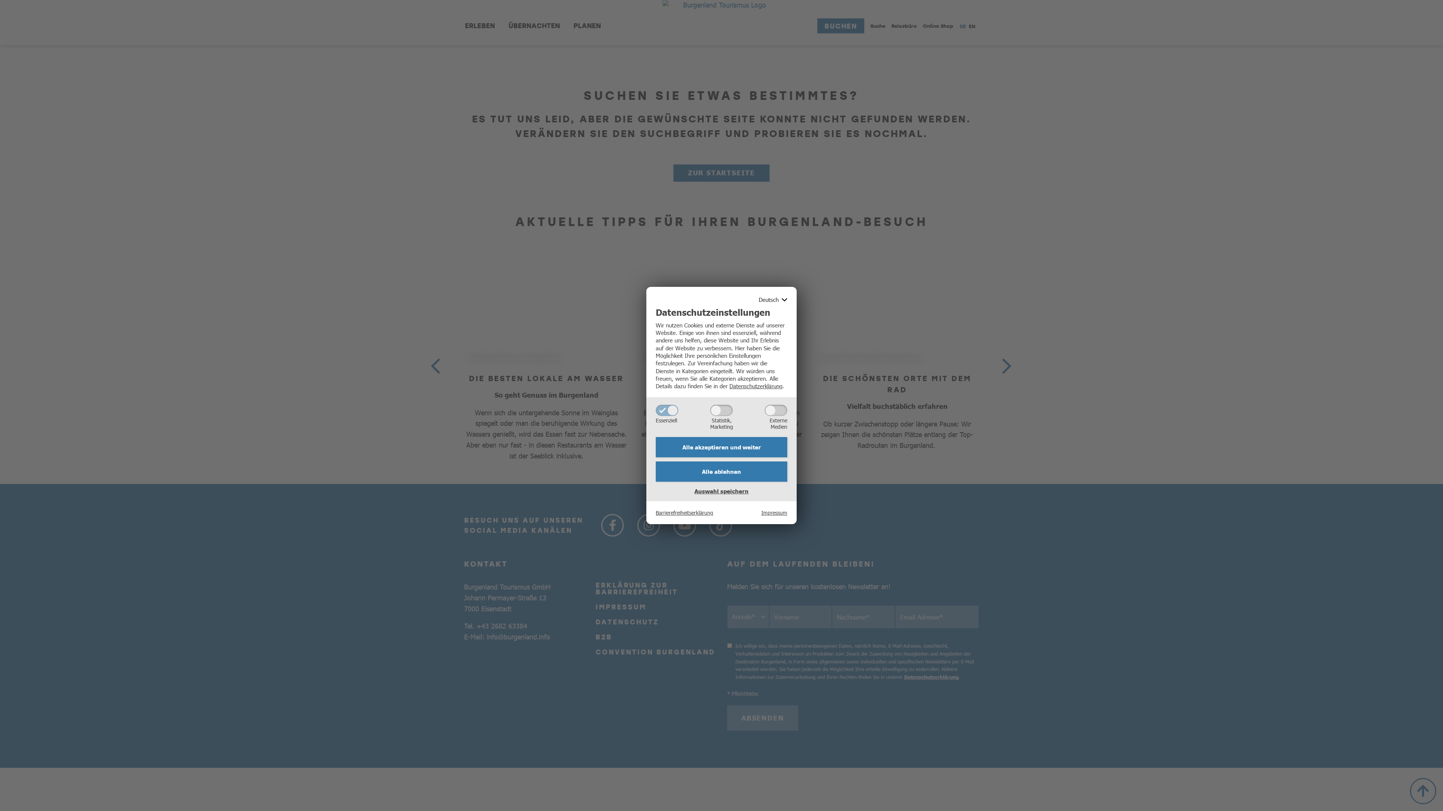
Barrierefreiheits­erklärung (684, 512)
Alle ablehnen (721, 471)
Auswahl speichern (721, 491)
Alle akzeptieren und (721, 447)
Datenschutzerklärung (755, 385)
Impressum (774, 512)
